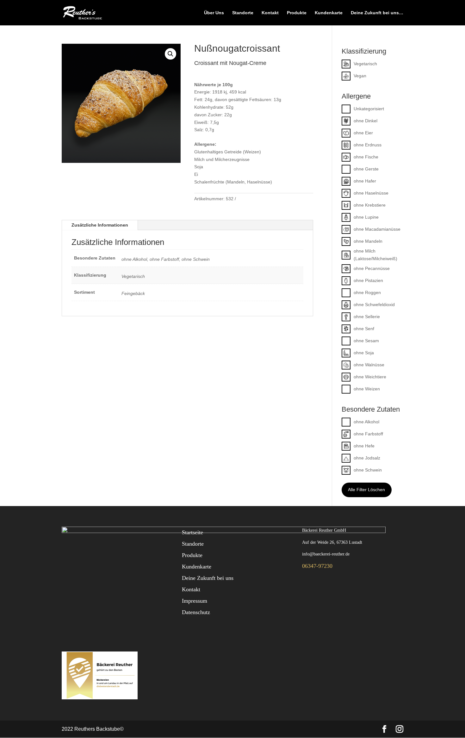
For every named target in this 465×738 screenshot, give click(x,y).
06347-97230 (317, 566)
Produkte (297, 12)
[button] (170, 54)
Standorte (242, 12)
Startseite (192, 532)
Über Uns (214, 12)
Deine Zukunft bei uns (207, 578)
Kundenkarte (329, 12)
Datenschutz (196, 612)
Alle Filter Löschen (366, 489)
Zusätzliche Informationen (99, 225)
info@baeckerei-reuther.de (326, 554)
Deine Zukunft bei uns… (377, 12)
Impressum (194, 601)
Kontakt (270, 12)
